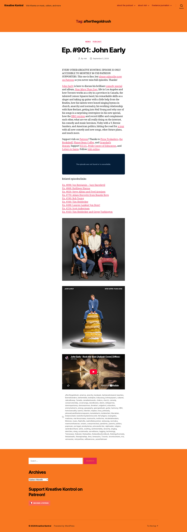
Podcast (97, 42)
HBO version (78, 116)
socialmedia (83, 431)
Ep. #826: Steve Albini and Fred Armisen (84, 191)
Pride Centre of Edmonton (102, 146)
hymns (80, 411)
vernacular (69, 439)
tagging (102, 431)
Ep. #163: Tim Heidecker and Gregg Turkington (87, 211)
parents (112, 423)
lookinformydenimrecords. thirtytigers (92, 416)
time (90, 436)
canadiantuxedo (89, 400)
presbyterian (87, 426)
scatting (87, 429)
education (111, 405)
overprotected (93, 423)
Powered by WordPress (64, 526)
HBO (121, 408)
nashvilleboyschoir (93, 421)
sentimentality (96, 429)
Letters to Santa (70, 149)
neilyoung (106, 421)
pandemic (104, 423)
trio (122, 436)
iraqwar (94, 411)
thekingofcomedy (117, 434)
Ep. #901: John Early (93, 50)
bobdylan (91, 398)
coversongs (83, 403)
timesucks (96, 436)
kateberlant (105, 413)
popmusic (69, 426)
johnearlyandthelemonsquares (77, 413)
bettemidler (82, 398)
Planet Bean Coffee (84, 142)
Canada (79, 400)
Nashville (81, 421)
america (83, 395)
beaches (120, 395)
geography (88, 408)
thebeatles (86, 434)
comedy (113, 400)
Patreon (84, 139)
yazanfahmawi (101, 439)
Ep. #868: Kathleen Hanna (76, 188)
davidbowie (93, 403)
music (75, 421)
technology (110, 431)
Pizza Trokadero (109, 139)
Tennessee (69, 434)
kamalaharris (95, 413)
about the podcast (125, 5)
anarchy (90, 395)
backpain (97, 395)
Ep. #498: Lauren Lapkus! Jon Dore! (81, 205)
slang (75, 431)
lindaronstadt (70, 416)
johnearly (106, 411)
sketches (68, 431)
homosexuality (71, 411)
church (106, 400)
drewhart (94, 405)
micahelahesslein (111, 418)
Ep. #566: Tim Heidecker (75, 201)
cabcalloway (70, 400)
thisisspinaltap (81, 436)
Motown (68, 421)
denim (101, 403)
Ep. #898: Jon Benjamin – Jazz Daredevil (83, 185)
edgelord (102, 405)
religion (118, 426)
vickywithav (79, 439)
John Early (68, 86)
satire (81, 429)
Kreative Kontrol (13, 5)
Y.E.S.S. (83, 146)
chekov (99, 400)
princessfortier (98, 426)
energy (80, 408)
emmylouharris (71, 408)
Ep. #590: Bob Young (73, 198)
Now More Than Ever (86, 89)
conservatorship (71, 403)
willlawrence (89, 439)
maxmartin (91, 418)
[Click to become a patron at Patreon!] (63, 503)
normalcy (114, 421)
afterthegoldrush (72, 395)
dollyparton (109, 403)
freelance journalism (160, 5)
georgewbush (99, 408)
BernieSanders (71, 398)
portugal (77, 426)
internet (87, 411)
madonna (69, 418)
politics (118, 423)
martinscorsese (79, 418)
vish (85, 58)
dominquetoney (71, 405)
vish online (94, 149)
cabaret (120, 398)
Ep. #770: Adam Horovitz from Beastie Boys (85, 195)
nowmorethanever (72, 423)
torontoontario (114, 436)
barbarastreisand (109, 395)
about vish (142, 5)
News (88, 42)
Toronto (104, 436)
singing (114, 429)
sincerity (106, 429)
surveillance (93, 431)
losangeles (112, 416)
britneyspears (110, 398)
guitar (108, 408)
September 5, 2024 (101, 58)
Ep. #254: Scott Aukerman (76, 208)
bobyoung (100, 398)
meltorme (100, 418)
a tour (121, 126)
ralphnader (109, 426)
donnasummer (84, 405)
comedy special (114, 86)
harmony (114, 408)
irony (100, 411)
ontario (83, 423)
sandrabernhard (71, 429)
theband (78, 434)
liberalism (115, 413)
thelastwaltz (70, 436)
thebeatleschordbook (100, 434)
